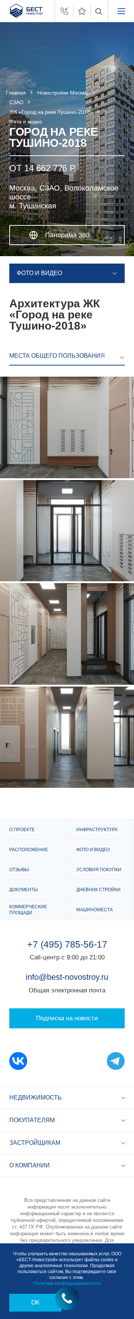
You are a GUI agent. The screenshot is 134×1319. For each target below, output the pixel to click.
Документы (23, 889)
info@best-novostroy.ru (67, 977)
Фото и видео (93, 849)
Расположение (28, 849)
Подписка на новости (67, 1018)
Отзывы (19, 869)
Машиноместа (94, 909)
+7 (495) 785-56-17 (67, 944)
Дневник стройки (98, 889)
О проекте (22, 829)
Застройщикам (34, 1143)
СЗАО (16, 102)
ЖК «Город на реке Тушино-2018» (51, 112)
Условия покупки (98, 869)
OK (35, 1302)
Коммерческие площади (28, 909)
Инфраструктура (97, 829)
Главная (16, 93)
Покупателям (32, 1120)
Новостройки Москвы (63, 93)
